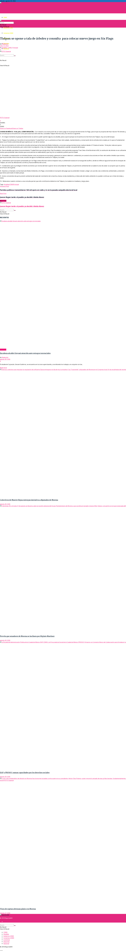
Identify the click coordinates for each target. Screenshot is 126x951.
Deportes (6, 942)
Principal (15, 48)
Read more (3, 368)
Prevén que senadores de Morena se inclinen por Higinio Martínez (27, 636)
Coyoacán (3, 350)
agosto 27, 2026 (5, 913)
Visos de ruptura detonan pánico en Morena (18, 909)
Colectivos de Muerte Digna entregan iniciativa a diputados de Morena (29, 500)
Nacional (6, 49)
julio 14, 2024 (4, 46)
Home (5, 922)
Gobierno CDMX (8, 28)
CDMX (5, 17)
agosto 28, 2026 (5, 359)
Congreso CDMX (8, 33)
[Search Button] (14, 210)
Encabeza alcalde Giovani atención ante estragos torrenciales (25, 353)
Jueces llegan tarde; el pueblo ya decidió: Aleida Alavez (22, 206)
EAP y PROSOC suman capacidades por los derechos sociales (25, 772)
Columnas (6, 940)
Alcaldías (4, 48)
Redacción (5, 44)
